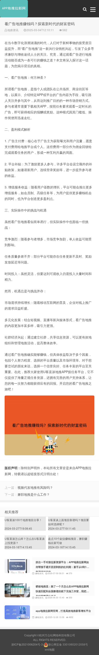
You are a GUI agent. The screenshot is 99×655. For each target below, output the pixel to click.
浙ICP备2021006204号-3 (27, 644)
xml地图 (50, 649)
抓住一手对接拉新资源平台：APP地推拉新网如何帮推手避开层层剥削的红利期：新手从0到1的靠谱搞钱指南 (62, 567)
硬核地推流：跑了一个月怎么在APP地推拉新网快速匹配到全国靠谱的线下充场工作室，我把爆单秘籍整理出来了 (62, 591)
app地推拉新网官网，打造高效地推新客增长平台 (63, 611)
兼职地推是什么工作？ (33, 494)
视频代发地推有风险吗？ (35, 487)
